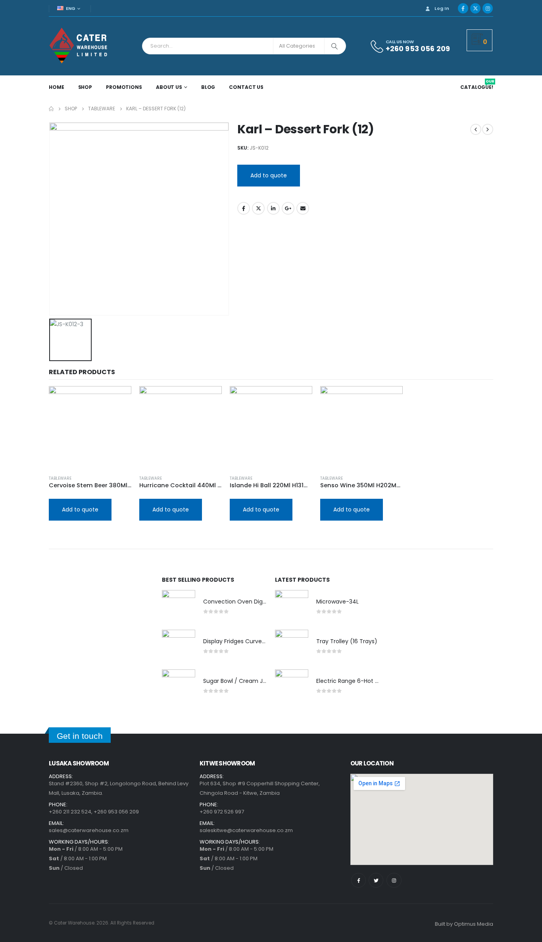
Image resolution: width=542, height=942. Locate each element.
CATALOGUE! (477, 87)
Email (302, 208)
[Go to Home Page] (51, 108)
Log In (441, 8)
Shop (85, 87)
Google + (288, 208)
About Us (169, 87)
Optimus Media (473, 924)
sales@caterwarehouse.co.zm (89, 830)
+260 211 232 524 (70, 811)
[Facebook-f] (358, 880)
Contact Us (246, 87)
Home (56, 87)
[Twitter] (376, 880)
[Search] (334, 46)
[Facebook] (463, 8)
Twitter (258, 208)
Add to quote (268, 175)
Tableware (60, 478)
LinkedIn (273, 208)
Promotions (124, 87)
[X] (475, 8)
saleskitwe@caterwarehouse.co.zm (246, 830)
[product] (90, 427)
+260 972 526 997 (222, 811)
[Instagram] (487, 8)
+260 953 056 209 (116, 811)
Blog (208, 87)
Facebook (243, 208)
